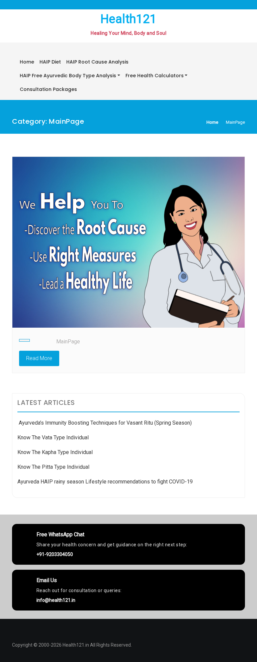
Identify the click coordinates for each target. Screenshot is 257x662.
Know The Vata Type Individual (53, 437)
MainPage (68, 341)
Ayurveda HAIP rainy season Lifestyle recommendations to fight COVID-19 (105, 481)
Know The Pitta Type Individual (53, 467)
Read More (39, 358)
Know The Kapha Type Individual (55, 452)
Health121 (128, 19)
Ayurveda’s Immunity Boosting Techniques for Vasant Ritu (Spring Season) (104, 423)
